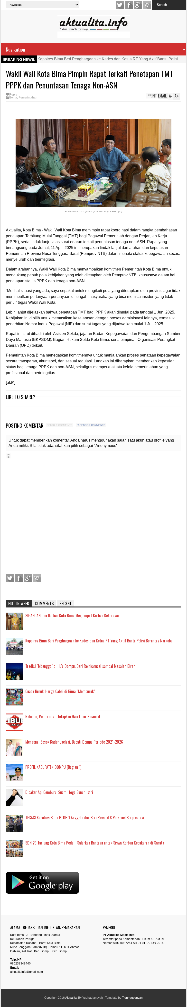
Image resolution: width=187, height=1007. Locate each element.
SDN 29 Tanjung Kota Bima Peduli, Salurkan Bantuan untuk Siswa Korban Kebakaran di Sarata (94, 843)
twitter (120, 5)
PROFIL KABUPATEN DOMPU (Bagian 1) (53, 767)
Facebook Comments (91, 425)
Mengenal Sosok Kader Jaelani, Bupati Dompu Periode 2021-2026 (74, 742)
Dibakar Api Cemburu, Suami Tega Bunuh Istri (59, 792)
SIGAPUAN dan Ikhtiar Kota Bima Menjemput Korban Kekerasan (72, 615)
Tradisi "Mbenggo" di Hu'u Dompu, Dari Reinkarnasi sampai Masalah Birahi (80, 666)
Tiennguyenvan (132, 997)
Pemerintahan (28, 97)
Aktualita (71, 997)
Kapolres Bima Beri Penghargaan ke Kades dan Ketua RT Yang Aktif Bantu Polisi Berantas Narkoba (98, 641)
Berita (13, 97)
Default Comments (59, 425)
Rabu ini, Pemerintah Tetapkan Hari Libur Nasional (62, 716)
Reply (13, 94)
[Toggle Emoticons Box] (8, 455)
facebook (129, 5)
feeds (147, 5)
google (138, 5)
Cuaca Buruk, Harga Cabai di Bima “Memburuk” (60, 691)
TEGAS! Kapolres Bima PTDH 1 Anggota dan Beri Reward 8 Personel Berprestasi (84, 818)
